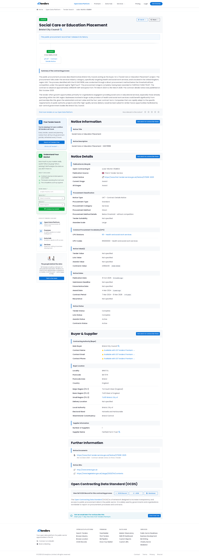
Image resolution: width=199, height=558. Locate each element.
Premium (97, 4)
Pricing (137, 4)
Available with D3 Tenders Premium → (119, 350)
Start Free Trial (154, 516)
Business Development (148, 536)
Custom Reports (125, 539)
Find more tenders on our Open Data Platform (56, 112)
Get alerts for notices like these (148, 122)
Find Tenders (104, 536)
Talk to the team (51, 278)
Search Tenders (82, 533)
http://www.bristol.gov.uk (87, 470)
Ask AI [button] (142, 20)
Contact (137, 554)
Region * (42, 202)
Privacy (152, 554)
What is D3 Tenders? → (51, 146)
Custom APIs (123, 542)
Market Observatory (126, 533)
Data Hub (108, 4)
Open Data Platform (82, 4)
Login (146, 4)
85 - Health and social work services (116, 234)
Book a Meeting (44, 544)
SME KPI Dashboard (126, 536)
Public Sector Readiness (149, 533)
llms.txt (160, 554)
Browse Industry (82, 536)
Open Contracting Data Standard (88, 499)
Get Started (156, 4)
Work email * (43, 189)
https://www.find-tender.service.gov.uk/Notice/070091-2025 (129, 177)
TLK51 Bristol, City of (110, 397)
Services (120, 4)
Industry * (42, 195)
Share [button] (154, 20)
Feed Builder (104, 533)
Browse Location (82, 539)
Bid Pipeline (104, 539)
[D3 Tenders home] (43, 3)
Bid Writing (144, 539)
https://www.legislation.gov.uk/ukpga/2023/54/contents (100, 473)
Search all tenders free (51, 142)
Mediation (144, 545)
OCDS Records (81, 542)
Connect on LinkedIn (46, 541)
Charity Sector (145, 542)
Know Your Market (106, 542)
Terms (145, 554)
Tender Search (68, 10)
